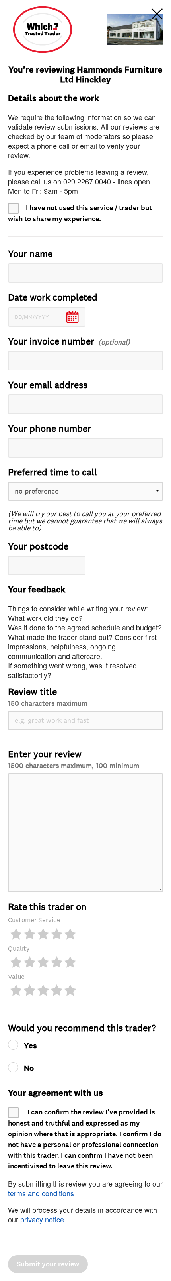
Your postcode (38, 546)
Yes (30, 1046)
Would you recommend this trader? (82, 1028)
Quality (19, 948)
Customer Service (34, 920)
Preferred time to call (52, 472)
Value (16, 976)
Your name (30, 254)
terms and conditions (41, 1193)
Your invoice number (51, 341)
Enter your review (73, 759)
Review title (47, 697)
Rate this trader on (47, 907)
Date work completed (52, 297)
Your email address (47, 385)
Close (157, 14)
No (29, 1068)
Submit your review (48, 1264)
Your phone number (49, 428)
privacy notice (42, 1219)
